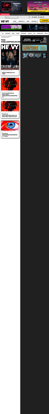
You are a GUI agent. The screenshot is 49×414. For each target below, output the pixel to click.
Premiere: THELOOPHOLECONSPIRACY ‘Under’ (9, 135)
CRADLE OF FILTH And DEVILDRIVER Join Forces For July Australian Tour (26, 14)
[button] (29, 17)
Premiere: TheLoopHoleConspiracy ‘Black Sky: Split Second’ (9, 115)
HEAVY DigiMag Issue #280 (8, 73)
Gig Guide (33, 21)
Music (14, 21)
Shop (28, 21)
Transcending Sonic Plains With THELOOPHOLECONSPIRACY (9, 95)
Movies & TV (21, 21)
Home (6, 36)
